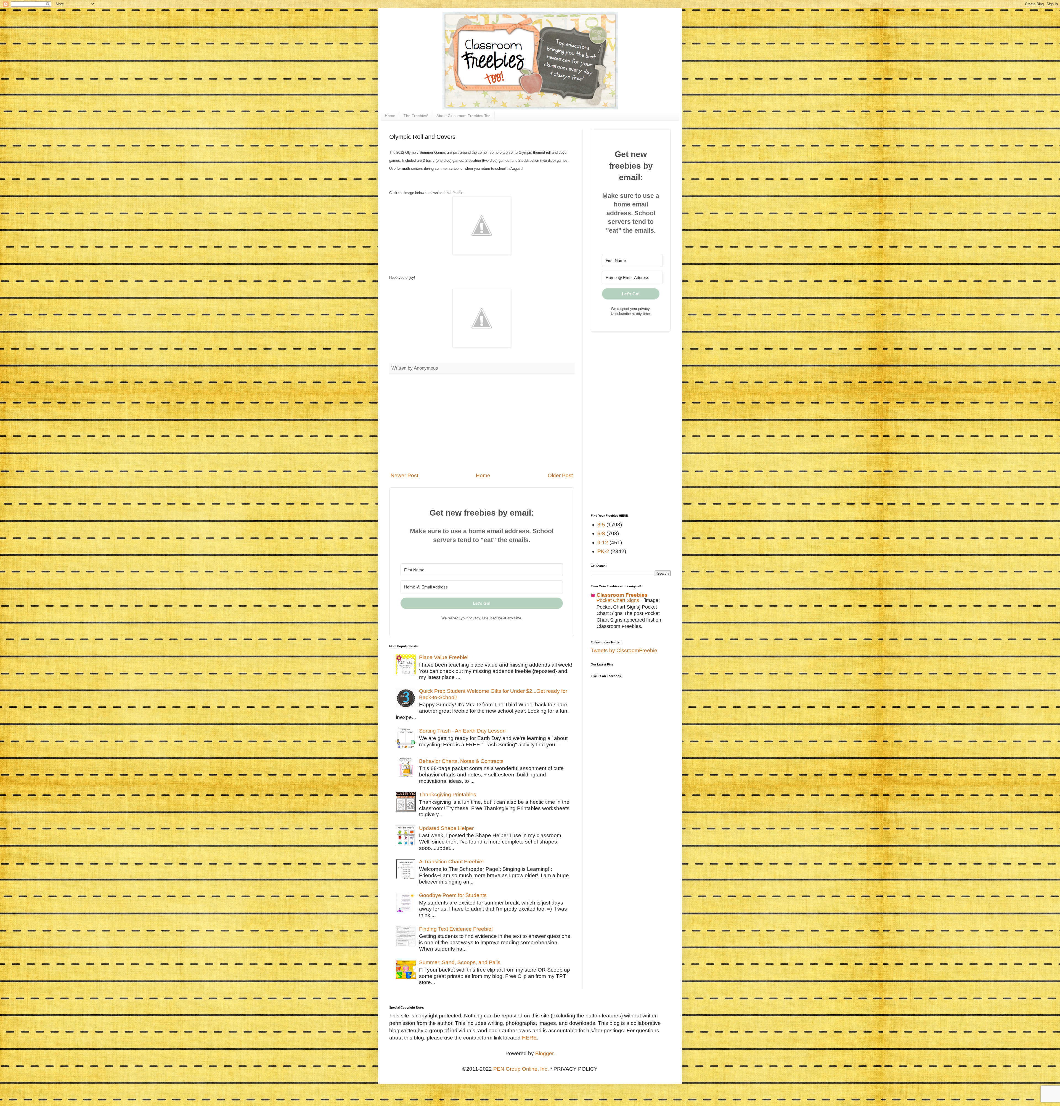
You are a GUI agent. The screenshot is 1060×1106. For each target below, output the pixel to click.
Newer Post (404, 475)
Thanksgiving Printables (447, 794)
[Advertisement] (481, 423)
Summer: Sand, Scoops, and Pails (459, 962)
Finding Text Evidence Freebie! (456, 929)
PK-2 (603, 551)
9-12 (602, 542)
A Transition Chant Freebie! (451, 861)
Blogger (544, 1053)
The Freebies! (416, 115)
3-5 (601, 524)
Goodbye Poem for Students (453, 895)
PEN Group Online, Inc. (521, 1069)
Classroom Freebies (622, 595)
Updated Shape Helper (446, 828)
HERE (529, 1038)
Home (390, 115)
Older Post (560, 475)
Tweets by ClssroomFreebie (624, 650)
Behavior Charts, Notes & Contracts (461, 761)
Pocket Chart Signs (618, 600)
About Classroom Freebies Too (463, 115)
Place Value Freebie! (443, 657)
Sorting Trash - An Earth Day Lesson (462, 731)
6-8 (601, 533)
